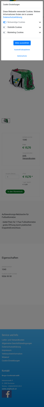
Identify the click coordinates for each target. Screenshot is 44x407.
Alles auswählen (22, 43)
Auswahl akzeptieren (22, 50)
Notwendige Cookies (16, 22)
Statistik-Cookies (14, 27)
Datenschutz (22, 56)
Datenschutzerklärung (12, 17)
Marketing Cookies (15, 32)
